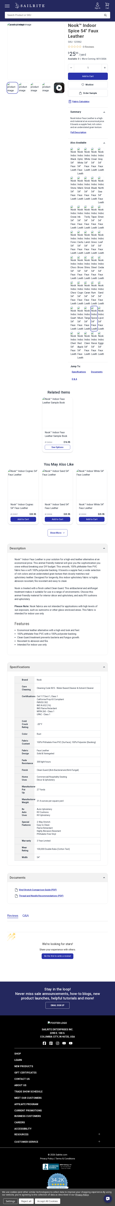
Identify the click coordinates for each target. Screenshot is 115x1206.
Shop (17, 1053)
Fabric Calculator (81, 101)
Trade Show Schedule (28, 1091)
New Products (23, 1066)
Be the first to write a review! (57, 956)
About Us (20, 1085)
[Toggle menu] (8, 6)
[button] (12, 88)
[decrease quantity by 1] (71, 67)
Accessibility (22, 1128)
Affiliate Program (26, 1104)
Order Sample (90, 93)
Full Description (78, 132)
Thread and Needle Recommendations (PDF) (41, 896)
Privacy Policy (47, 1158)
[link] (73, 160)
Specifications (79, 372)
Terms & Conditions (65, 1158)
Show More (55, 533)
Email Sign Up (57, 1005)
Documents (97, 372)
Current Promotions (28, 1110)
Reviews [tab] (12, 915)
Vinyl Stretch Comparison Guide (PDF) (38, 890)
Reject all (26, 1201)
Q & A (74, 379)
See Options (57, 447)
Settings (10, 1201)
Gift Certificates (25, 1072)
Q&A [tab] (25, 915)
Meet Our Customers (28, 1097)
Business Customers (27, 1116)
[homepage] (30, 6)
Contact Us (22, 1079)
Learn (18, 1060)
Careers (19, 1122)
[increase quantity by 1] (105, 67)
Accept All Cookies (47, 1201)
